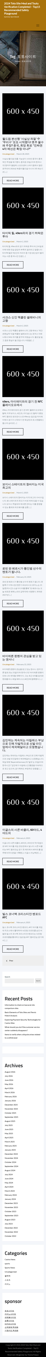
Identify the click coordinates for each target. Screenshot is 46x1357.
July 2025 (9, 1125)
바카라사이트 (10, 1324)
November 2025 (11, 1109)
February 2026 (11, 1096)
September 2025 (11, 1117)
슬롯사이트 (9, 1320)
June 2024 (9, 1178)
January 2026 (10, 1100)
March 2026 (10, 1092)
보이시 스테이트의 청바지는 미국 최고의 (23, 486)
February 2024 (11, 1195)
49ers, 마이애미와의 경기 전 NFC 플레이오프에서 (22, 403)
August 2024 (10, 1170)
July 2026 (9, 1076)
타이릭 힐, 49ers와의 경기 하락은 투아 (22, 234)
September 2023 (11, 1215)
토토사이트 (9, 1311)
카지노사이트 (10, 1314)
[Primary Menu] (38, 25)
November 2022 (11, 1232)
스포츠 (7, 1280)
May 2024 (9, 1182)
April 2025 (9, 1137)
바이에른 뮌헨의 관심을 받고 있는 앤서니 (22, 657)
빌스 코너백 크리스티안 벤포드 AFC (21, 915)
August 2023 (10, 1219)
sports (7, 1263)
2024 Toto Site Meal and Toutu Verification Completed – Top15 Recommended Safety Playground (22, 8)
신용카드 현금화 (11, 1330)
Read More (13, 180)
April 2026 (9, 1088)
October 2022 (10, 1236)
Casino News (10, 1259)
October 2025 (10, 1113)
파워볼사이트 (10, 1317)
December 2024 (11, 1154)
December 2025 (11, 1105)
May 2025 (9, 1133)
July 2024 (9, 1174)
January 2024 (10, 1199)
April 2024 (9, 1187)
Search (7, 977)
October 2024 (10, 1162)
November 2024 (11, 1158)
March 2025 (10, 1141)
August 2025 (10, 1121)
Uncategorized (8, 154)
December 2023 (11, 1203)
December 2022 (11, 1228)
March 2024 (10, 1191)
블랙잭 (7, 1276)
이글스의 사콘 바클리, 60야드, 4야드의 (22, 831)
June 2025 (9, 1129)
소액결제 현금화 (11, 1327)
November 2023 (11, 1207)
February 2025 (11, 1146)
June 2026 (9, 1080)
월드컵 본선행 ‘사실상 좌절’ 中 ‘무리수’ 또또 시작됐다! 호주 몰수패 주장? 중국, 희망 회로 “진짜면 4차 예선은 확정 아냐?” (23, 144)
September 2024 (11, 1166)
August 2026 (10, 1072)
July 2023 (9, 1224)
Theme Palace (33, 1355)
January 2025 (10, 1150)
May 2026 (9, 1084)
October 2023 (10, 1211)
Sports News (10, 1267)
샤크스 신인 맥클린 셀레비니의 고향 (21, 319)
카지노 (7, 1284)
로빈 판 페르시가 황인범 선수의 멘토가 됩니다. (22, 570)
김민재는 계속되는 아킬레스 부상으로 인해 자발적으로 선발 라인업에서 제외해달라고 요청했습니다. (23, 745)
